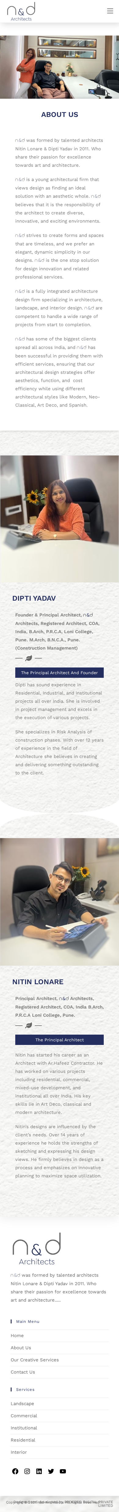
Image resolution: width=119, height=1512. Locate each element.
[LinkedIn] (39, 1474)
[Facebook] (15, 1474)
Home (17, 1335)
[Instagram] (27, 1474)
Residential (23, 1440)
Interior (19, 1452)
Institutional (24, 1428)
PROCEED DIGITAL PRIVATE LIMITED (88, 1504)
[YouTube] (63, 1474)
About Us (21, 1347)
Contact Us (23, 1372)
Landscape (22, 1403)
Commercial (24, 1415)
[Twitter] (51, 1474)
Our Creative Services (35, 1360)
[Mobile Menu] (110, 11)
